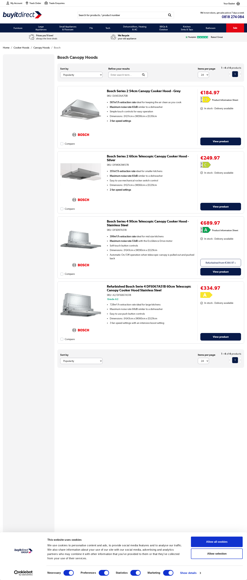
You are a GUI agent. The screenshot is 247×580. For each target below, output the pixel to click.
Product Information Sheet (225, 99)
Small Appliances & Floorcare (67, 28)
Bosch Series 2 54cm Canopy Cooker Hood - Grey (144, 91)
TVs (91, 28)
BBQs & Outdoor (163, 28)
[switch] (104, 573)
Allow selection (217, 553)
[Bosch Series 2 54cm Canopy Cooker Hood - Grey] (80, 129)
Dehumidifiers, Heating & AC (134, 28)
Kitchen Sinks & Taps (187, 28)
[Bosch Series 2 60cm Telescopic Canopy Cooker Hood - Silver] (80, 195)
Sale (235, 28)
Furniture (18, 28)
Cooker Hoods (21, 47)
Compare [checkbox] (70, 143)
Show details (188, 572)
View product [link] (221, 141)
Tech (108, 28)
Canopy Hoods (41, 47)
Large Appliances (40, 28)
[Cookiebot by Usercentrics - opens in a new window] (23, 573)
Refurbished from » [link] (221, 262)
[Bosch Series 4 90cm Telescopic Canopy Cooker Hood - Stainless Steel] (80, 260)
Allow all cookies (216, 541)
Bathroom (211, 28)
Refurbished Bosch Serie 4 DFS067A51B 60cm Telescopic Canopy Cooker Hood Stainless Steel (149, 288)
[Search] (170, 15)
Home (6, 47)
